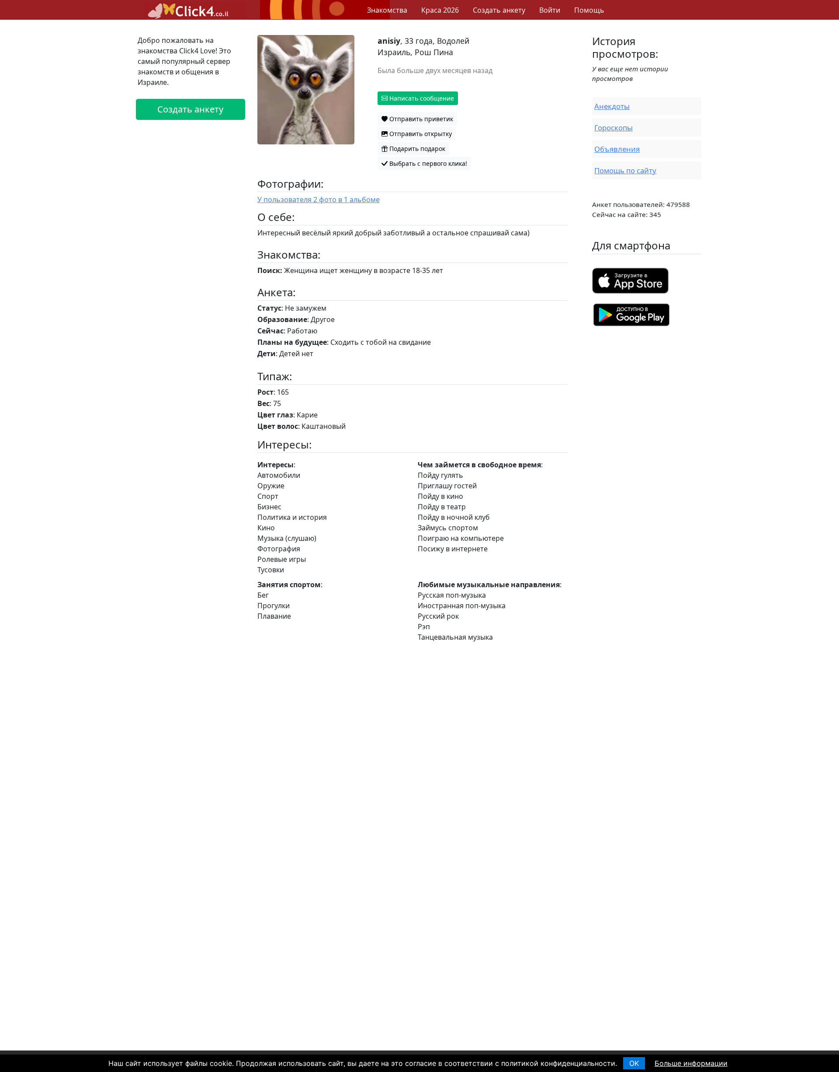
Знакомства (387, 10)
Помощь (589, 10)
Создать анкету (499, 10)
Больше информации (691, 1063)
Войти (549, 10)
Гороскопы (613, 128)
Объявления (617, 149)
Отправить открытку (420, 134)
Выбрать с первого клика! (427, 163)
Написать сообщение (421, 98)
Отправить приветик (420, 119)
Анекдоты (612, 106)
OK (634, 1063)
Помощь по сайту (625, 170)
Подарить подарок (416, 148)
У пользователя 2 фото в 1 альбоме (318, 199)
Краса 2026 (440, 10)
